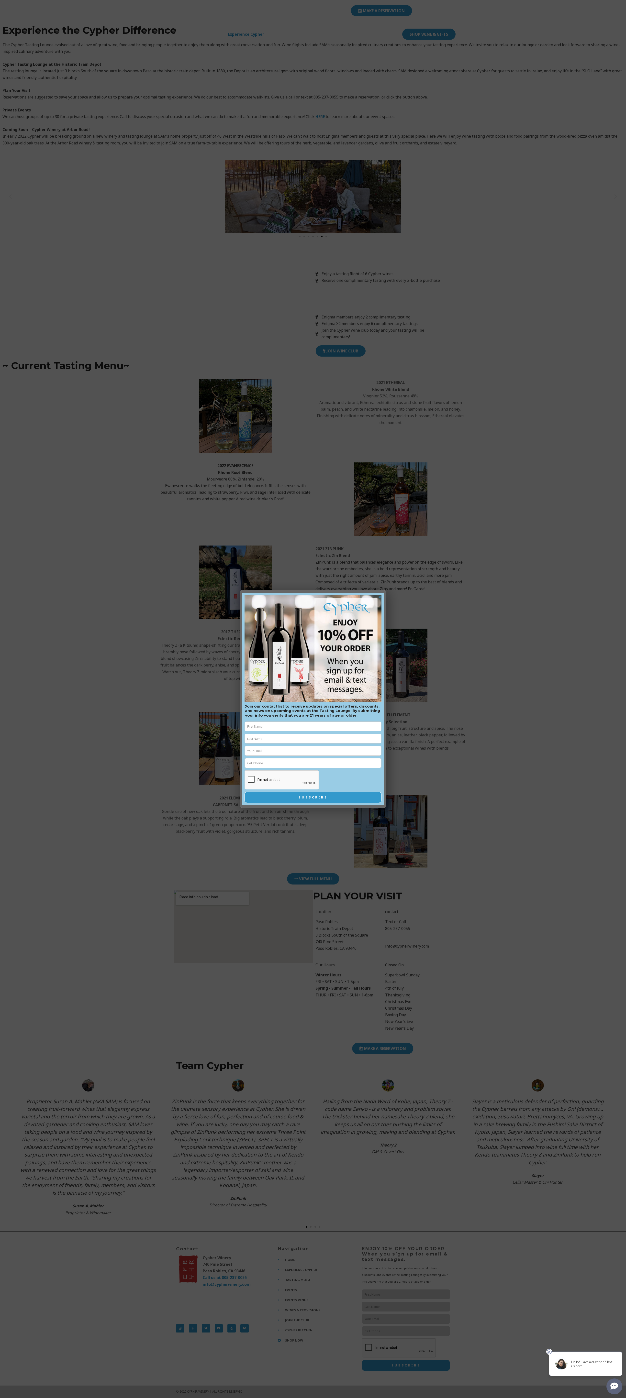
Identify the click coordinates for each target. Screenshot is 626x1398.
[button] (379, 597)
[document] (313, 699)
